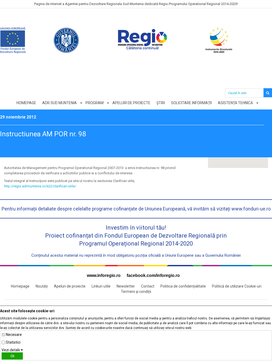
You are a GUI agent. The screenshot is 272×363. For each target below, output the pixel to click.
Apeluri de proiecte (131, 103)
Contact (147, 286)
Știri (160, 103)
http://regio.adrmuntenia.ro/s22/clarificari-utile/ (40, 186)
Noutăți (42, 286)
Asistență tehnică (235, 103)
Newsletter (126, 286)
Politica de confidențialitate (183, 286)
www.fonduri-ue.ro (251, 209)
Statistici (13, 342)
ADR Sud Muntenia (59, 103)
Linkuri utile (101, 286)
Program (95, 103)
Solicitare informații (191, 103)
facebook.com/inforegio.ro (153, 275)
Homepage (26, 103)
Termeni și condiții (136, 291)
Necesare (14, 334)
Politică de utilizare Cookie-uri (236, 286)
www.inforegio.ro (104, 275)
